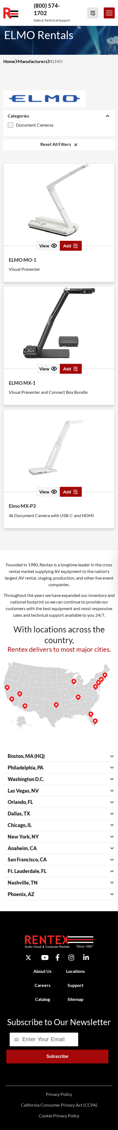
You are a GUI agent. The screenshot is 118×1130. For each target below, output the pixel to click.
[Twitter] (28, 957)
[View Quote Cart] (92, 12)
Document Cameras (35, 124)
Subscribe (57, 1056)
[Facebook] (57, 957)
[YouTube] (45, 957)
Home (9, 61)
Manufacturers (32, 61)
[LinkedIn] (86, 957)
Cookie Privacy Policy (59, 1115)
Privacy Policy (59, 1093)
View (44, 245)
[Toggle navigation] (109, 12)
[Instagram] (71, 957)
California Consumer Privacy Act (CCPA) (59, 1104)
